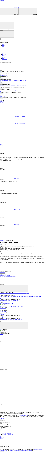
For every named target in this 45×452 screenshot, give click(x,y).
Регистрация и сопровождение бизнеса (8, 434)
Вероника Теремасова (3, 294)
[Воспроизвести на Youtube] (1, 72)
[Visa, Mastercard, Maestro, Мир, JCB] (7, 376)
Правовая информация (3, 436)
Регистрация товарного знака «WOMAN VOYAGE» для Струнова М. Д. (11, 319)
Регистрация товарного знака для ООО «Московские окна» (9, 300)
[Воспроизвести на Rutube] (0, 78)
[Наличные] (7, 403)
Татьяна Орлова (2, 298)
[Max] (7, 368)
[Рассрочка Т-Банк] (7, 396)
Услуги (3, 44)
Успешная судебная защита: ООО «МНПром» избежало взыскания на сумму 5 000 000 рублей (14, 293)
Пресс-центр (4, 54)
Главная (1, 240)
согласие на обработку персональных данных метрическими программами (21, 450)
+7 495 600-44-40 (2, 272)
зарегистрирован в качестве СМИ (23, 415)
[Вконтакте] (7, 348)
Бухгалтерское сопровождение (6, 433)
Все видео (1, 102)
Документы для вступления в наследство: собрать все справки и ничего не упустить (13, 85)
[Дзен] (7, 355)
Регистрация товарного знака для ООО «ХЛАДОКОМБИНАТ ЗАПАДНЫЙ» (12, 306)
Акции (3, 58)
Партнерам (3, 60)
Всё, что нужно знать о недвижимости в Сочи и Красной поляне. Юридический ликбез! (13, 80)
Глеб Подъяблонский (3, 75)
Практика (3, 45)
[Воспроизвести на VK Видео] (0, 72)
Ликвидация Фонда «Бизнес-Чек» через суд (6, 303)
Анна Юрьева (2, 320)
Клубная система (4, 59)
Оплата (3, 53)
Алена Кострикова (3, 308)
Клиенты (3, 56)
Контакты (3, 55)
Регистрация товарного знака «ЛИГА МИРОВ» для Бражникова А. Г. (10, 309)
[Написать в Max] (7, 21)
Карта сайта (2, 37)
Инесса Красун (2, 86)
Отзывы (3, 57)
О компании (4, 43)
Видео (3, 46)
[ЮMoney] (7, 383)
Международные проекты (6, 432)
